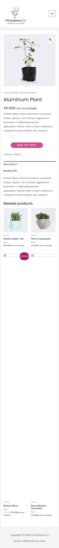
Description (10, 164)
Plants (15, 92)
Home (6, 92)
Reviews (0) (10, 170)
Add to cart (26, 145)
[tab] (29, 164)
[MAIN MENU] (52, 13)
